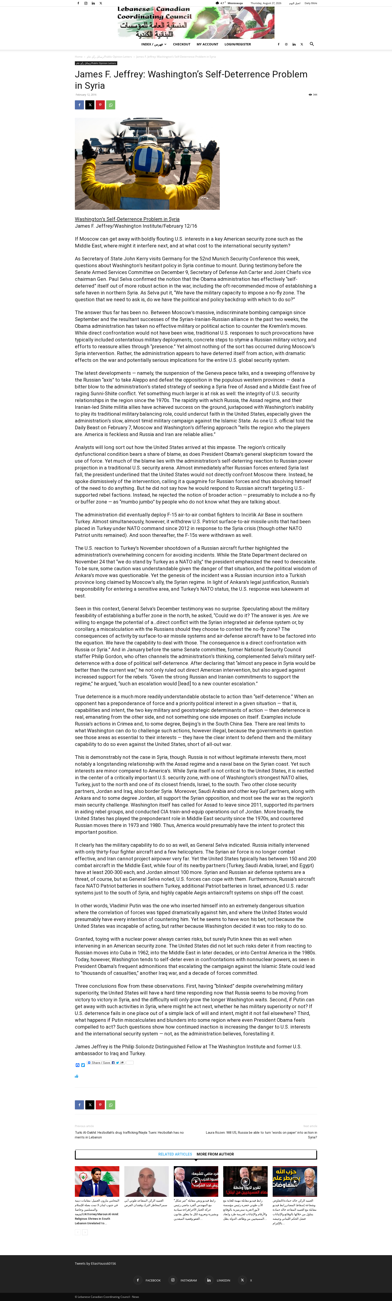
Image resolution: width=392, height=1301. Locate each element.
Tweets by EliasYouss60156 (95, 1263)
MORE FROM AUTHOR (215, 1154)
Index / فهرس (152, 44)
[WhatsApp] (110, 104)
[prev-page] (78, 1232)
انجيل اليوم (294, 3)
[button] (311, 44)
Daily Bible (311, 3)
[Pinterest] (100, 104)
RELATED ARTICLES (175, 1154)
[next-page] (85, 1232)
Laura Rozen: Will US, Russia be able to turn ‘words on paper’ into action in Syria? (261, 1135)
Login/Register (238, 44)
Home (79, 57)
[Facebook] (78, 3)
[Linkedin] (93, 3)
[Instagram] (85, 3)
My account (207, 44)
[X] (100, 3)
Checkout (181, 44)
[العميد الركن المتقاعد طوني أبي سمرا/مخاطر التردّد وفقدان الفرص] (146, 1181)
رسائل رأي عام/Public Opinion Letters (109, 57)
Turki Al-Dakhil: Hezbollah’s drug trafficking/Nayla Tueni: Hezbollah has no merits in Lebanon (129, 1135)
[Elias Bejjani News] (196, 23)
